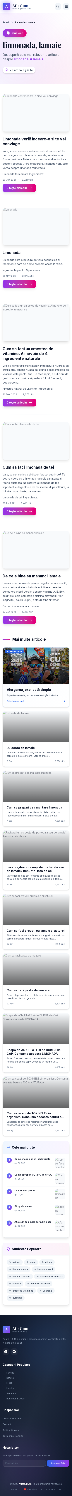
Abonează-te (58, 1463)
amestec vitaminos (23, 1290)
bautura (17, 1283)
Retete (10, 1377)
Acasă (6, 22)
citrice (48, 1262)
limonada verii (45, 1269)
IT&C (9, 1383)
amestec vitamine (40, 1283)
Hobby (10, 1388)
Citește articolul (17, 187)
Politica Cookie (11, 1430)
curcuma (17, 1297)
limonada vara (20, 1269)
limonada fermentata (51, 1276)
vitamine (47, 1290)
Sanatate (11, 1393)
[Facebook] (6, 1351)
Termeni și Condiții (13, 1436)
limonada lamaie (21, 1276)
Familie (10, 1372)
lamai (32, 1262)
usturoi (16, 1262)
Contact (7, 1424)
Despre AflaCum (12, 1418)
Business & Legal (15, 1398)
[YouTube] (14, 1351)
